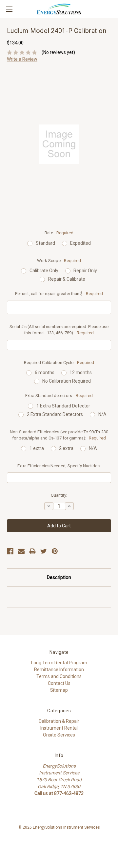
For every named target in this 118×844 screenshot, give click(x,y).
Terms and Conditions (59, 676)
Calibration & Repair (59, 721)
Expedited (80, 243)
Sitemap (59, 690)
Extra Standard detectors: (59, 395)
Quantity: (59, 495)
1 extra (37, 448)
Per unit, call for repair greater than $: (59, 293)
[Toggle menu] (9, 9)
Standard (45, 243)
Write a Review (22, 59)
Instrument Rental (59, 728)
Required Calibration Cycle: (59, 362)
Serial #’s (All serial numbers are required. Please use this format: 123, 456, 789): (59, 330)
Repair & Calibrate (66, 279)
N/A (102, 414)
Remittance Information (59, 669)
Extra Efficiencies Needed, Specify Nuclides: (59, 465)
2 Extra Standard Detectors (55, 414)
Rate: (59, 232)
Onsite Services (59, 734)
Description (59, 577)
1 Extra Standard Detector (63, 405)
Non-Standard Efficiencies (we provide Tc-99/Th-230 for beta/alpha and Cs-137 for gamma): (59, 435)
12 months (80, 372)
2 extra (66, 448)
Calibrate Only (44, 270)
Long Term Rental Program (59, 662)
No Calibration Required (66, 381)
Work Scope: (59, 260)
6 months (44, 372)
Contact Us (59, 683)
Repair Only (85, 270)
